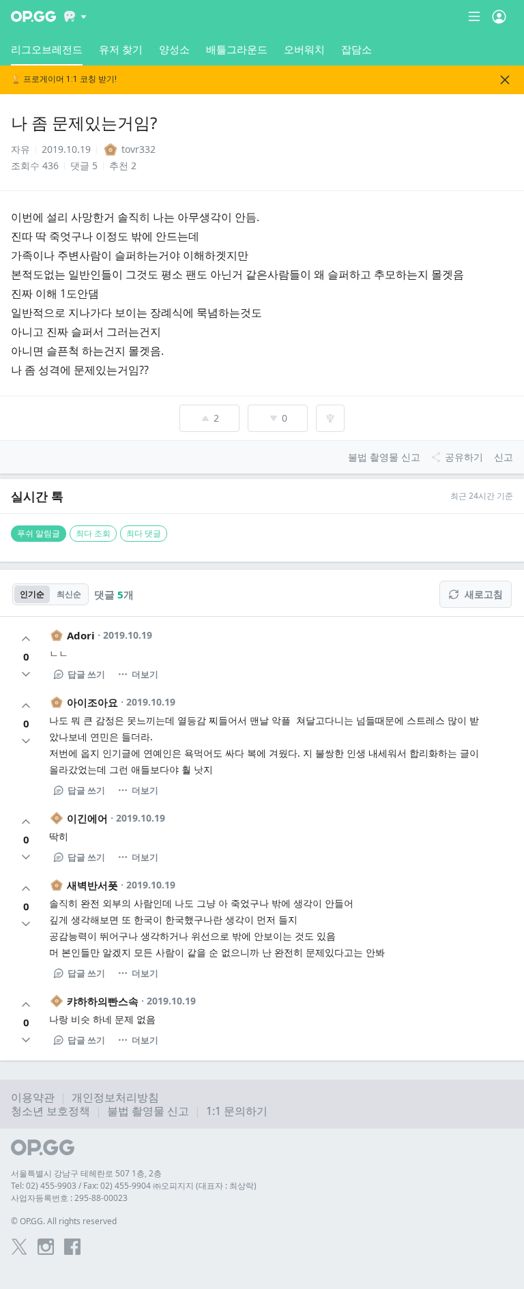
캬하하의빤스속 (103, 1001)
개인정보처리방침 (115, 1097)
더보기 (145, 674)
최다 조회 (93, 533)
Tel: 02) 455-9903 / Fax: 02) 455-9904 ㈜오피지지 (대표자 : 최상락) (134, 1185)
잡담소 (356, 49)
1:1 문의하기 (236, 1110)
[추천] (26, 638)
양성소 (174, 49)
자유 (20, 149)
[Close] (505, 80)
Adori (81, 635)
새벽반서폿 (92, 885)
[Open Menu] (499, 16)
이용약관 (33, 1097)
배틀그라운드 (236, 49)
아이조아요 (92, 702)
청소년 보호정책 (50, 1110)
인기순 (32, 594)
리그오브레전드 (47, 49)
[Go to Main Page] (33, 16)
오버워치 (304, 49)
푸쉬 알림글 (38, 533)
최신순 (69, 594)
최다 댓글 (143, 533)
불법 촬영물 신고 (148, 1110)
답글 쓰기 (86, 674)
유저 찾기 (121, 49)
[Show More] (75, 16)
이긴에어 (87, 818)
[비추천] (26, 674)
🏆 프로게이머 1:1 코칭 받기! (64, 79)
